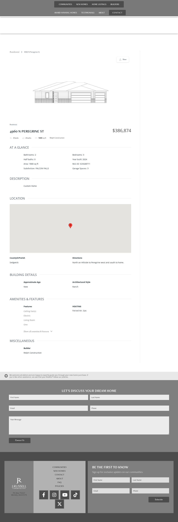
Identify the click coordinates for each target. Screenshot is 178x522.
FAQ (59, 482)
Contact (59, 474)
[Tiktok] (75, 494)
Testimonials (87, 12)
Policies (59, 486)
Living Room (29, 320)
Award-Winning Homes (65, 12)
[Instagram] (54, 494)
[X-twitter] (59, 504)
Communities (65, 4)
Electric (27, 315)
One (26, 324)
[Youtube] (64, 494)
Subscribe (159, 499)
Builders (115, 4)
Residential (14, 52)
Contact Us (19, 440)
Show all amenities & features (36, 331)
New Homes (82, 4)
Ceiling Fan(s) (30, 311)
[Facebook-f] (43, 494)
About (102, 12)
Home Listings (99, 4)
